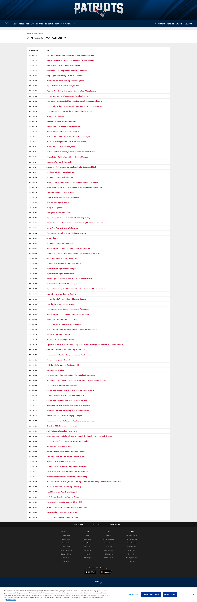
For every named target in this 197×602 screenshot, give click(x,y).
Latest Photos (66, 546)
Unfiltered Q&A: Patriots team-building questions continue (68, 314)
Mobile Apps (131, 550)
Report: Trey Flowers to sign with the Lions (62, 228)
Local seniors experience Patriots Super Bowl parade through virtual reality (74, 101)
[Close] (193, 594)
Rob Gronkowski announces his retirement (62, 385)
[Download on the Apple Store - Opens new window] (90, 572)
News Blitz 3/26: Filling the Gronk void (61, 461)
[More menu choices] (74, 24)
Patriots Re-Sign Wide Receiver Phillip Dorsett (64, 324)
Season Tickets (108, 543)
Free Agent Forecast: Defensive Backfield (62, 121)
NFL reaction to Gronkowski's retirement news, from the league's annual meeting (76, 380)
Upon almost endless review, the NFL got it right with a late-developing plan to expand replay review (84, 482)
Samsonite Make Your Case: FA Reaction (61, 294)
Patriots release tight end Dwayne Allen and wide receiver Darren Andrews (74, 106)
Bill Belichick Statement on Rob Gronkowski (63, 365)
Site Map (66, 561)
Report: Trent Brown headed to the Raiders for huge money (68, 218)
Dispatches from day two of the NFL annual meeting (66, 451)
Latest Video (66, 539)
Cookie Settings (132, 594)
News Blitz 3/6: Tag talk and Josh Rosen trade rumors (66, 142)
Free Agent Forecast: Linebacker (58, 213)
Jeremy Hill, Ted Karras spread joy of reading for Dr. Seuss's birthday (72, 167)
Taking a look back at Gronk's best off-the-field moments (67, 471)
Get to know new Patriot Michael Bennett (62, 258)
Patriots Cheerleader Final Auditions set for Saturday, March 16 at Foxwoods (75, 223)
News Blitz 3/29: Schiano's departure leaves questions (67, 507)
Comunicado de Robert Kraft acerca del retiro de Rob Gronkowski (71, 390)
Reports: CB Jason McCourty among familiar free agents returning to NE (73, 253)
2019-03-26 (33, 456)
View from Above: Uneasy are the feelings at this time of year (69, 111)
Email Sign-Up (131, 543)
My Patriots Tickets (108, 539)
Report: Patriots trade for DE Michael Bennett (63, 197)
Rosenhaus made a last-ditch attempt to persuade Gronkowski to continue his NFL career (79, 436)
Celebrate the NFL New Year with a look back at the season (68, 157)
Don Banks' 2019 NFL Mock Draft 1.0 (60, 172)
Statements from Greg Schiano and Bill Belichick (64, 502)
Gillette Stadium (109, 554)
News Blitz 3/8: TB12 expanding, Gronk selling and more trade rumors (72, 182)
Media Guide (131, 554)
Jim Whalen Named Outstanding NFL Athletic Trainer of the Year (70, 55)
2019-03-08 (33, 177)
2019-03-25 (33, 380)
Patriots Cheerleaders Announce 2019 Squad (63, 517)
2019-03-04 (33, 101)
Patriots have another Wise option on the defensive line (67, 96)
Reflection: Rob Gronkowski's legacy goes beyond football (68, 411)
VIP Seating (108, 546)
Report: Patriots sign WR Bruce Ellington (61, 269)
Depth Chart (87, 539)
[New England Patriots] (98, 583)
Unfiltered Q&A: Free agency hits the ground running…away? (69, 248)
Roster (87, 535)
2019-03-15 (33, 294)
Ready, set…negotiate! (55, 208)
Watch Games (108, 558)
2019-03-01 (33, 55)
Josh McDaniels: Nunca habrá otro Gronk (62, 431)
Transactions (87, 550)
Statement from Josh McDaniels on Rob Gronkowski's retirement (70, 421)
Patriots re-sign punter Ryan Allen (59, 360)
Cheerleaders (66, 558)
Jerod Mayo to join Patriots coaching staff (62, 492)
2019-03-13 (33, 253)
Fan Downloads (131, 546)
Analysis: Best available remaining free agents (64, 263)
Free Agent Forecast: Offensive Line (60, 177)
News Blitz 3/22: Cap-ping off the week (61, 340)
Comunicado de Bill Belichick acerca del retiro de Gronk (67, 400)
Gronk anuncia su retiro (55, 370)
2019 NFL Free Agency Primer (58, 203)
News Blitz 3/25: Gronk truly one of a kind (62, 426)
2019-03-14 (33, 258)
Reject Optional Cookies (151, 594)
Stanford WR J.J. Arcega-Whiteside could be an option (67, 71)
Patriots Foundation (66, 550)
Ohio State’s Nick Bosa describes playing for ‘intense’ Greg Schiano (71, 91)
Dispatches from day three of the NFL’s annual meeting (67, 477)
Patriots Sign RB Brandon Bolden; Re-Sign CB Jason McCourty (69, 279)
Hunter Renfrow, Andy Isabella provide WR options (65, 81)
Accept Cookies (169, 594)
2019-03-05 (33, 111)
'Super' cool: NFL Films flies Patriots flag (62, 319)
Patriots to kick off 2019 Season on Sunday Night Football (68, 441)
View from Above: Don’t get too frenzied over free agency (68, 309)
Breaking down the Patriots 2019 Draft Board (63, 126)
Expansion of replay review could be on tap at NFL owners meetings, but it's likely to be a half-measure (85, 345)
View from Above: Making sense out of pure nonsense (66, 233)
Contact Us (131, 561)
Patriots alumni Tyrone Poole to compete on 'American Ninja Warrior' (72, 329)
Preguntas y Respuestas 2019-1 (58, 334)
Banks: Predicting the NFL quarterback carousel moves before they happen (74, 187)
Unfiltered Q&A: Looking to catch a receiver (63, 131)
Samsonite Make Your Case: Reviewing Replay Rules (66, 350)
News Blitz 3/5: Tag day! (55, 116)
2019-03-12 (33, 233)
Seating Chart (108, 550)
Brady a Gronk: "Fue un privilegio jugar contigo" (64, 416)
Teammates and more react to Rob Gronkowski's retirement (69, 406)
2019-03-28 (33, 497)
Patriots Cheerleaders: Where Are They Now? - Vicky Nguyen (69, 136)
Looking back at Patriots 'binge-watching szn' (63, 65)
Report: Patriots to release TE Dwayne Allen (63, 86)
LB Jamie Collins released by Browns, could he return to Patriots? (71, 152)
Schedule (87, 554)
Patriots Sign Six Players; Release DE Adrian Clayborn (66, 299)
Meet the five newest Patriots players (60, 304)
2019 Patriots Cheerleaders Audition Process (63, 497)
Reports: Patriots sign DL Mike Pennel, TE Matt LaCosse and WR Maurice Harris (76, 289)
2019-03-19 (33, 309)
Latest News (66, 535)
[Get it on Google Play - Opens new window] (106, 573)
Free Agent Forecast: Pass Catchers (60, 243)
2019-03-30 (33, 517)
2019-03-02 (33, 80)
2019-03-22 (33, 334)
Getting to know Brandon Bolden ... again (62, 284)
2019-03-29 (33, 507)
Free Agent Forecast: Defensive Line (60, 162)
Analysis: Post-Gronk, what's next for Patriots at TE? (66, 395)
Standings (87, 558)
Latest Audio (66, 543)
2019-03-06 (33, 141)
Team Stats (87, 546)
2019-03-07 (33, 162)
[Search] (156, 23)
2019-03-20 (33, 329)
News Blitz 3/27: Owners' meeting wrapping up (64, 487)
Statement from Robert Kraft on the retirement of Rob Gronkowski (71, 375)
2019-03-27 (33, 481)
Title (48, 50)
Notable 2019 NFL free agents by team (61, 147)
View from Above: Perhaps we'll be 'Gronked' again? (66, 456)
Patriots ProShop (131, 535)
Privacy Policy (11, 600)
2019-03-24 (33, 365)
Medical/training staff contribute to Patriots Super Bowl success (70, 60)
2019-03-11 (33, 202)
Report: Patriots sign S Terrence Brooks (61, 274)
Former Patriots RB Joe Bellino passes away (63, 512)
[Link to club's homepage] (6, 23)
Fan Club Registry (131, 539)
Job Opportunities (131, 558)
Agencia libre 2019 (53, 238)
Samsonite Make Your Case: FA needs (60, 192)
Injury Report (87, 543)
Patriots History (66, 554)
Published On (33, 50)
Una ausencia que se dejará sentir (59, 446)
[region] (98, 594)
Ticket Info (108, 535)
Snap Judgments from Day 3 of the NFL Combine (65, 76)
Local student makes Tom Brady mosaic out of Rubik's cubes (69, 355)
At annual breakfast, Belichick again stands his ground (67, 466)
